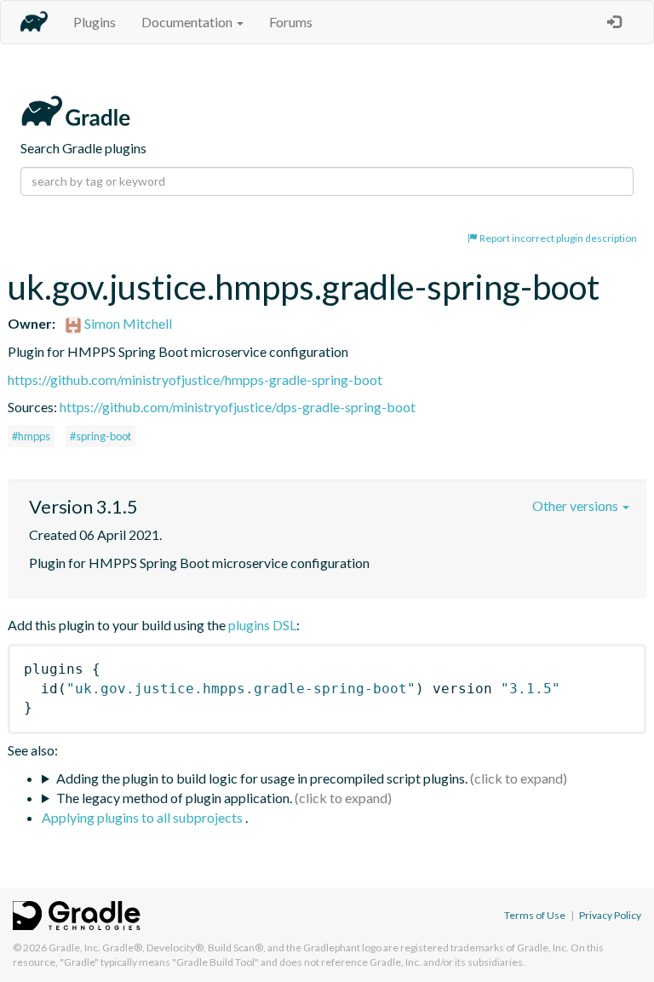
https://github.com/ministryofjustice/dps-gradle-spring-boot (238, 407)
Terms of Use (534, 915)
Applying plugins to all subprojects (143, 817)
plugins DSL (262, 625)
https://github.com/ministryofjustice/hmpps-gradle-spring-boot (195, 379)
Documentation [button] (188, 22)
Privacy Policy (610, 915)
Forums (291, 22)
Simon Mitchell (127, 323)
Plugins (94, 22)
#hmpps (31, 436)
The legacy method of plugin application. (174, 798)
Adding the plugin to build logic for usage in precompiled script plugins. (262, 778)
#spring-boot (100, 436)
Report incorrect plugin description (557, 238)
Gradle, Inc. (74, 947)
